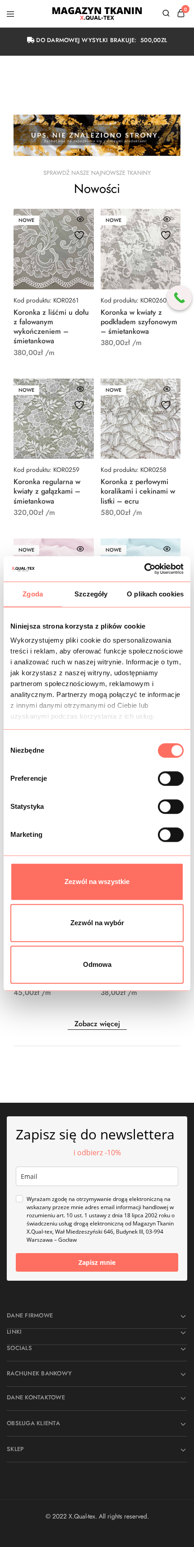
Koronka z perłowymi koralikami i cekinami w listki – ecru (138, 491)
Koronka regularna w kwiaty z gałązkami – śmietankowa (47, 491)
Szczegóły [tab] (90, 594)
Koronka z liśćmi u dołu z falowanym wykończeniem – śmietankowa (51, 326)
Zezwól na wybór (97, 923)
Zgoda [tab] (33, 594)
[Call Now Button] (179, 297)
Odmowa (97, 964)
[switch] (171, 778)
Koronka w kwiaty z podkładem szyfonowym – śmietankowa (139, 322)
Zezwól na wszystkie (97, 881)
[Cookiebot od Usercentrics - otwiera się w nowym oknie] (144, 569)
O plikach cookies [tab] (155, 594)
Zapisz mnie (97, 1262)
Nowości (97, 188)
